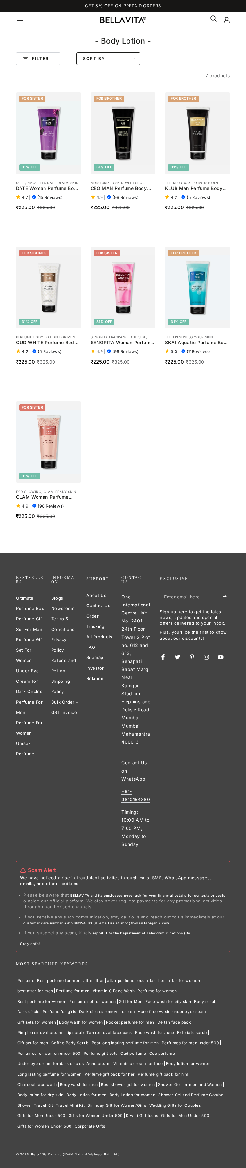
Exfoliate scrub (192, 1032)
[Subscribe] (226, 596)
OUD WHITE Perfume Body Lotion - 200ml (46, 343)
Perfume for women (157, 990)
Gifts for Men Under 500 (41, 1115)
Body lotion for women (188, 1063)
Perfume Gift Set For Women (30, 650)
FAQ (90, 647)
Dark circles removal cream (107, 1011)
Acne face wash (153, 1011)
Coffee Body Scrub (70, 1042)
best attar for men (35, 990)
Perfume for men (73, 990)
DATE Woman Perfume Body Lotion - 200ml (48, 188)
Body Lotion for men (86, 1094)
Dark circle (28, 1011)
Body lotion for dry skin (40, 1094)
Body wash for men (79, 1084)
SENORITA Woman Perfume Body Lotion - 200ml (122, 343)
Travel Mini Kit (70, 1105)
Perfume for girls (59, 1011)
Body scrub (205, 1001)
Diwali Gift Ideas (142, 1115)
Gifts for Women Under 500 (96, 1115)
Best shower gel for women (128, 1084)
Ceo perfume (162, 1053)
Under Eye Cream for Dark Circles (29, 681)
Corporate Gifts (90, 1126)
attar (88, 980)
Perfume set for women (92, 1001)
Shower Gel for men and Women (190, 1084)
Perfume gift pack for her (110, 1074)
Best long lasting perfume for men (125, 1042)
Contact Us (98, 605)
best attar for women (179, 980)
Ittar (100, 980)
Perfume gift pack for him (163, 1074)
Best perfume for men (58, 980)
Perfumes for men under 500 (190, 1042)
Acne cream (98, 1063)
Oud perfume (133, 1053)
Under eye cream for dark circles (50, 1063)
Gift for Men (131, 1001)
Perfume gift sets (101, 1053)
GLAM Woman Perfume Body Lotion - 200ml (42, 497)
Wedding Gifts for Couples (175, 1105)
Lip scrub (74, 1032)
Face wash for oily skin (168, 1001)
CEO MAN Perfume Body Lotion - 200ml (119, 188)
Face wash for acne (154, 1032)
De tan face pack (174, 1022)
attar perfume (121, 980)
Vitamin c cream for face (138, 1063)
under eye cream (189, 1011)
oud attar (146, 980)
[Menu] (24, 20)
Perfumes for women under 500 (49, 1053)
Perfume (25, 980)
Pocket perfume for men (130, 1022)
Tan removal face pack (109, 1032)
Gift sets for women (36, 1022)
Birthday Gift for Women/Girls (116, 1105)
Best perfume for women (41, 1001)
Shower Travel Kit (35, 1105)
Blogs (57, 598)
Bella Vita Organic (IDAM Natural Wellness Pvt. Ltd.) (75, 1154)
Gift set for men (32, 1042)
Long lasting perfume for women (49, 1074)
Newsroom (63, 608)
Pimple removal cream (39, 1032)
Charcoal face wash (37, 1084)
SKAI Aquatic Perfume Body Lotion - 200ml (197, 343)
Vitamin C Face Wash (114, 990)
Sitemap (94, 657)
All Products (99, 636)
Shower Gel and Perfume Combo (190, 1094)
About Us (96, 595)
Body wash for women (81, 1022)
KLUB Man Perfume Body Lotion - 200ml (194, 188)
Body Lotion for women (133, 1094)
